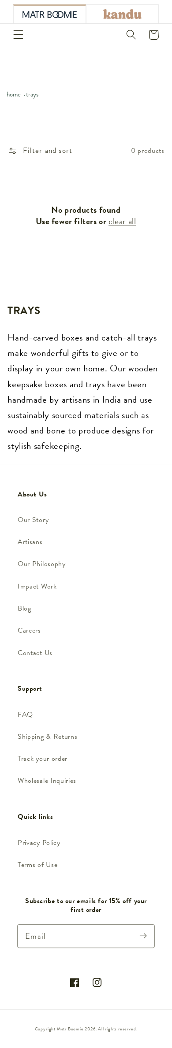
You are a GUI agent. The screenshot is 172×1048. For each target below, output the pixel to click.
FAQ (25, 714)
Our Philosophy (42, 564)
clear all (122, 221)
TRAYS (32, 94)
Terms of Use (37, 864)
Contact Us (35, 653)
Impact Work (37, 586)
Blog (24, 608)
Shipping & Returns (47, 736)
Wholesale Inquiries (47, 780)
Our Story (33, 520)
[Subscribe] (143, 936)
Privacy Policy (39, 842)
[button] (18, 35)
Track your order (42, 758)
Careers (29, 630)
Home (14, 94)
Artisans (30, 542)
